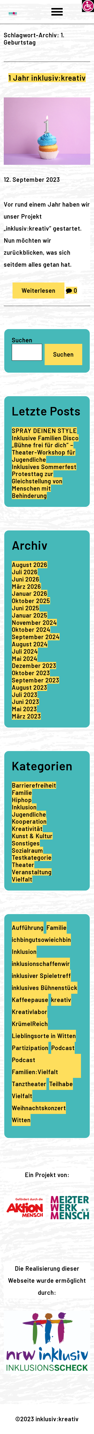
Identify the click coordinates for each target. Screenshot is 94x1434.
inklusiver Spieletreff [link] (41, 975)
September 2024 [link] (36, 636)
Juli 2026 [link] (25, 572)
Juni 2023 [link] (25, 701)
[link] (88, 6)
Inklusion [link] (24, 807)
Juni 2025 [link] (25, 608)
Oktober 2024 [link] (31, 629)
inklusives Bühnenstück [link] (44, 987)
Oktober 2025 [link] (31, 600)
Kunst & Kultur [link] (32, 835)
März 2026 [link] (26, 586)
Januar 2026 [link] (29, 593)
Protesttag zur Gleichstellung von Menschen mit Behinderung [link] (37, 484)
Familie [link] (22, 792)
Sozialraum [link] (27, 850)
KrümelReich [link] (30, 1023)
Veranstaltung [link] (32, 872)
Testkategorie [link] (32, 857)
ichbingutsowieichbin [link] (41, 939)
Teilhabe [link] (61, 1083)
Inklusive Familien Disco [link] (45, 438)
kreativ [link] (61, 999)
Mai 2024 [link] (24, 658)
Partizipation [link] (30, 1047)
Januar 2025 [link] (29, 615)
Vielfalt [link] (22, 879)
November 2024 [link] (34, 622)
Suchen (22, 340)
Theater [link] (23, 864)
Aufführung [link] (28, 927)
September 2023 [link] (35, 680)
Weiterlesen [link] (38, 290)
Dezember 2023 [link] (34, 665)
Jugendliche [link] (29, 814)
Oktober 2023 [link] (31, 672)
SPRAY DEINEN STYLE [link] (44, 430)
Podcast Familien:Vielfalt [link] (35, 1065)
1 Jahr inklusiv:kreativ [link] (47, 77)
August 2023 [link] (29, 687)
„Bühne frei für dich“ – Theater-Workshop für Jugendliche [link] (43, 452)
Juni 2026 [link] (25, 579)
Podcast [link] (63, 1047)
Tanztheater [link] (29, 1083)
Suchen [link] (63, 354)
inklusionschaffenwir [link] (41, 963)
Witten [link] (21, 1119)
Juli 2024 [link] (25, 651)
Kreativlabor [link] (29, 1011)
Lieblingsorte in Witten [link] (44, 1035)
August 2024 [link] (30, 644)
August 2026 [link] (29, 564)
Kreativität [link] (27, 828)
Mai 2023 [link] (24, 708)
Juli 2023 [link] (24, 694)
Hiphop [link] (22, 799)
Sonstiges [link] (26, 843)
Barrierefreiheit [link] (34, 785)
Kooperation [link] (29, 821)
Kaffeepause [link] (30, 999)
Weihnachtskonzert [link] (39, 1107)
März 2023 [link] (26, 716)
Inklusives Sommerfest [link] (44, 466)
